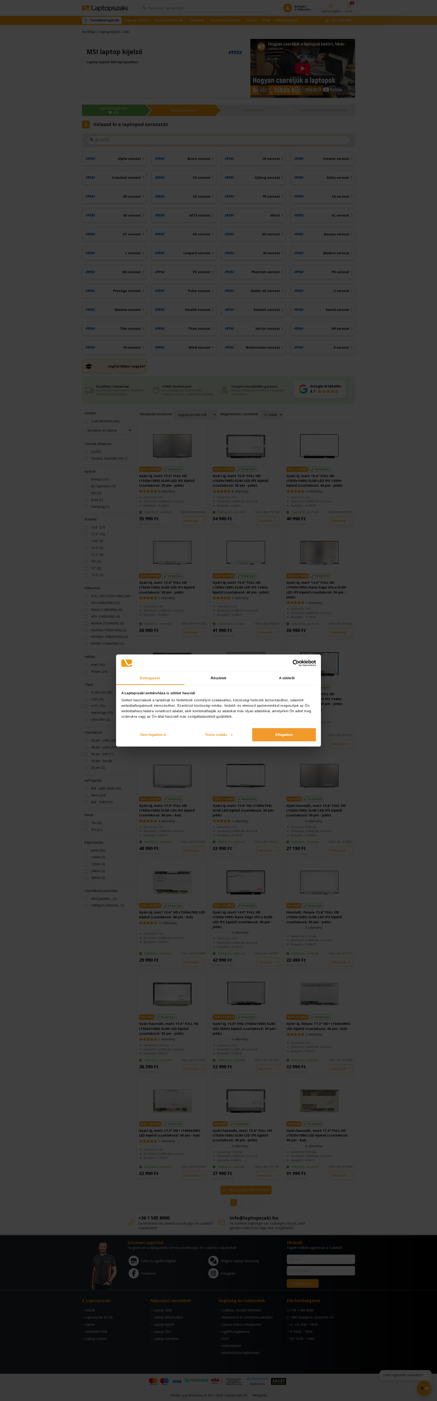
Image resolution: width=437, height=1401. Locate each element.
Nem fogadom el (153, 735)
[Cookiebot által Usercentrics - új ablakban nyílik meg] (296, 663)
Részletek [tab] (218, 678)
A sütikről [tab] (287, 678)
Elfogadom (284, 735)
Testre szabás (216, 735)
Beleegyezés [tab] (150, 678)
